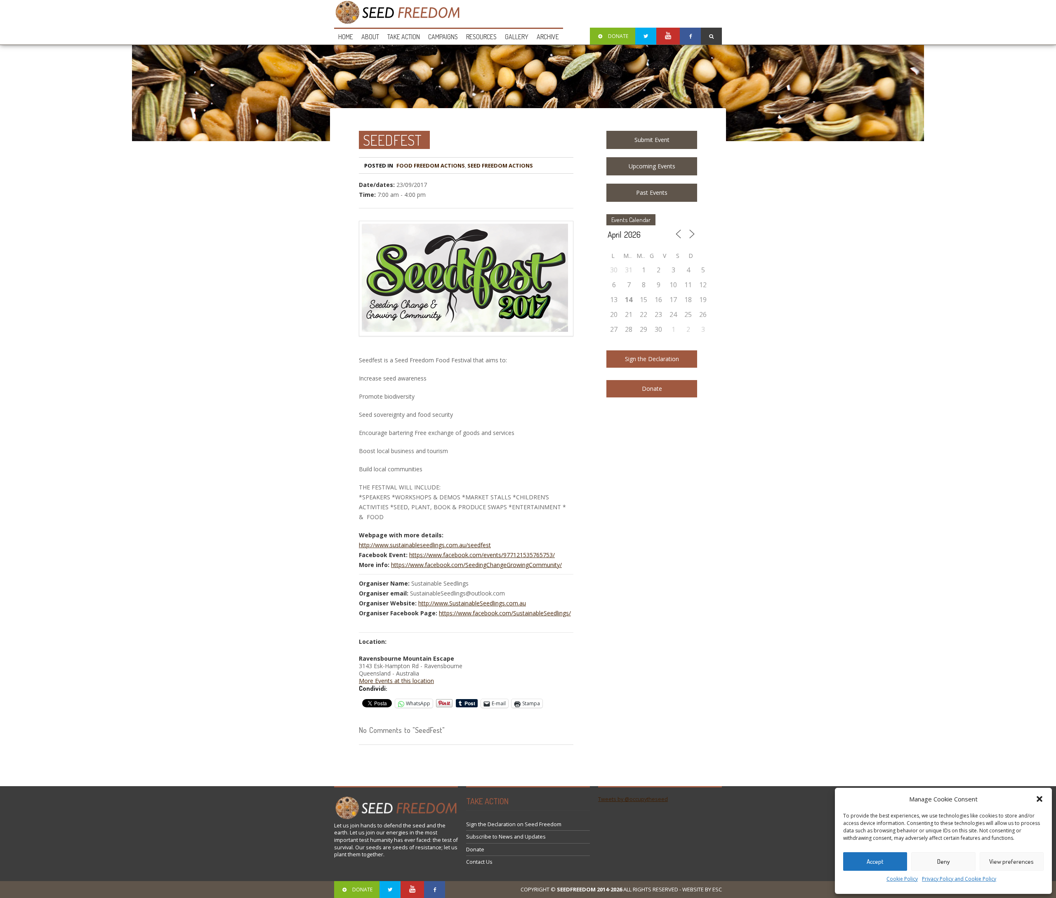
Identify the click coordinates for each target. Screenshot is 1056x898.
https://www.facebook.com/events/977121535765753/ (482, 555)
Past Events (651, 192)
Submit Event (651, 140)
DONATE (618, 36)
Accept (875, 861)
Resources (481, 37)
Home (345, 37)
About (370, 37)
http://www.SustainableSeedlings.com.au (472, 603)
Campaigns (443, 37)
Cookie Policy (902, 878)
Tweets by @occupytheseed (633, 799)
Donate (652, 388)
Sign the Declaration (652, 359)
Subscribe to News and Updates (506, 836)
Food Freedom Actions (430, 165)
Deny (943, 861)
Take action (403, 37)
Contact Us (479, 861)
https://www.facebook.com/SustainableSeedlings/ (505, 613)
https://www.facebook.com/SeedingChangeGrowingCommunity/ (476, 565)
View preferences (1011, 861)
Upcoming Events (652, 166)
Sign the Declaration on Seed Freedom (513, 824)
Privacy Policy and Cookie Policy (959, 878)
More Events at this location (396, 681)
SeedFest (392, 140)
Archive (548, 37)
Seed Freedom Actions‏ (500, 165)
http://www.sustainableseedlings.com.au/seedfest (425, 545)
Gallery (516, 37)
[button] (1039, 799)
